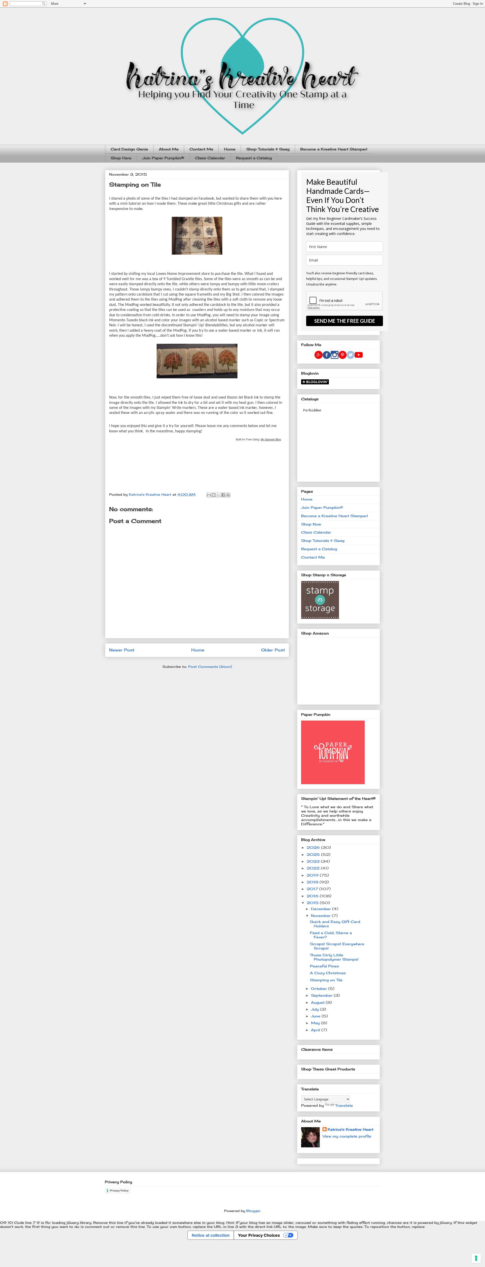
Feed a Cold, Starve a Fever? (331, 935)
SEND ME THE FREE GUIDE (344, 321)
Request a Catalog (254, 158)
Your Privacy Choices (259, 1235)
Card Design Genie (129, 149)
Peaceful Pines (324, 966)
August (318, 1002)
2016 (313, 896)
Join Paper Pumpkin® (163, 158)
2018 (313, 882)
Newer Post (121, 650)
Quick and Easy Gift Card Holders (335, 923)
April (316, 1030)
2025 (314, 854)
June (316, 1016)
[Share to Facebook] (223, 494)
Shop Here (121, 158)
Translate (344, 1105)
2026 (314, 847)
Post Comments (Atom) (210, 667)
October (319, 988)
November (321, 915)
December (321, 909)
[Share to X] (218, 494)
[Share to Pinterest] (228, 494)
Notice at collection (211, 1235)
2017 (313, 889)
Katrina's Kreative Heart (350, 1129)
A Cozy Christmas (328, 973)
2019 (313, 875)
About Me (169, 149)
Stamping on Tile (326, 980)
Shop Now (311, 524)
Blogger (253, 1211)
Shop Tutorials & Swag (267, 149)
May (316, 1023)
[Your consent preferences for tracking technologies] (476, 1258)
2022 (314, 868)
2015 (313, 903)
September (322, 995)
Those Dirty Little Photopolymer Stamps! (334, 957)
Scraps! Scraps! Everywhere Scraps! (337, 946)
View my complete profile (347, 1136)
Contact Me (201, 149)
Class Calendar (210, 158)
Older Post (273, 650)
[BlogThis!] (213, 494)
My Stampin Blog (271, 439)
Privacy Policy (119, 1190)
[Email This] (208, 494)
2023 (314, 861)
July (315, 1009)
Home (229, 149)
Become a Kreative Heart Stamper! (333, 149)
